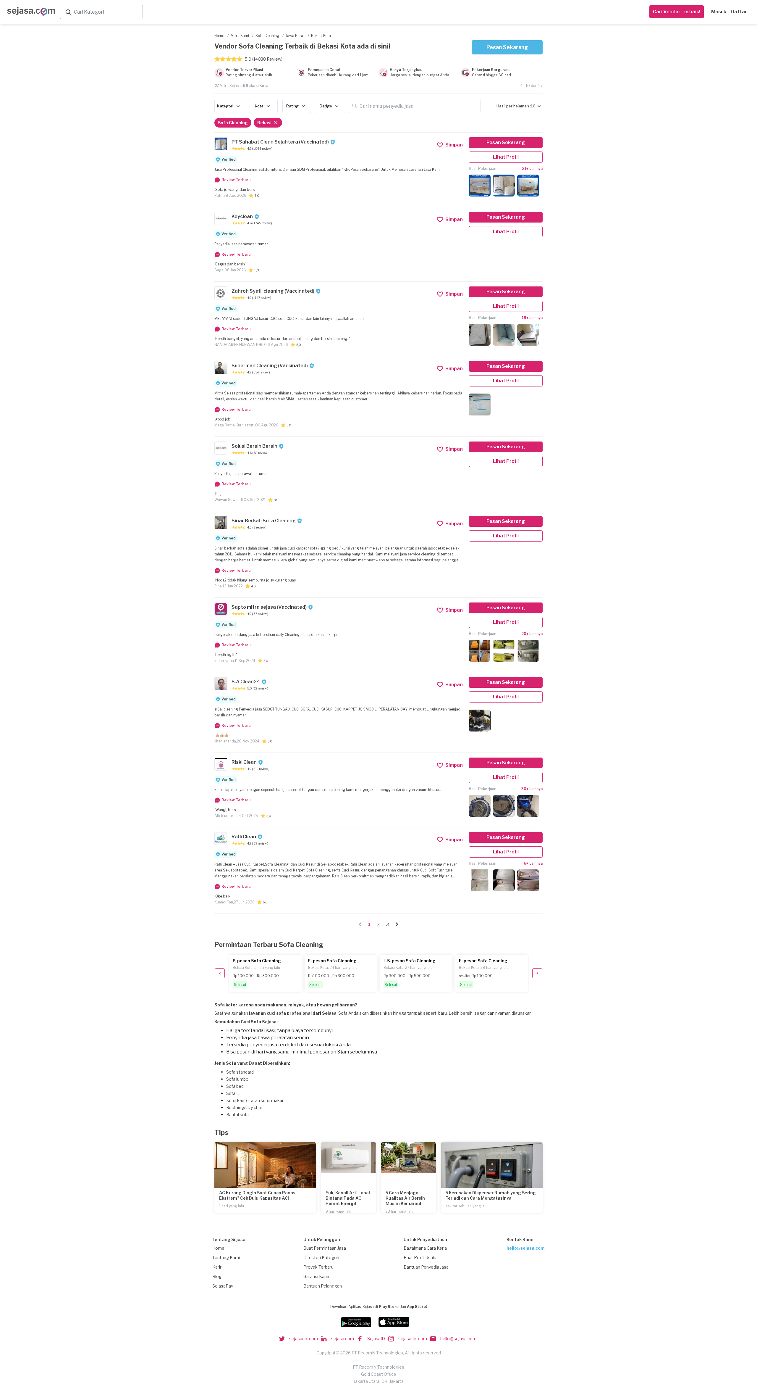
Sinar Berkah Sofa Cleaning (264, 520)
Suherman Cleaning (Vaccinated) (270, 365)
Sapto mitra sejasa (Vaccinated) (269, 607)
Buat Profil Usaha (421, 1257)
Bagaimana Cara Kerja (425, 1248)
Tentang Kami (226, 1257)
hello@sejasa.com (526, 1248)
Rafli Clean (244, 837)
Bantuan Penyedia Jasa (426, 1266)
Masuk (718, 11)
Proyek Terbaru (318, 1266)
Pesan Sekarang (507, 47)
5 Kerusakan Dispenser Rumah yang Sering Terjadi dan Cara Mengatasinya (491, 1195)
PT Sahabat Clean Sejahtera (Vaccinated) (280, 142)
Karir (216, 1266)
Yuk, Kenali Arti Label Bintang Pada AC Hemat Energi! (348, 1198)
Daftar (739, 11)
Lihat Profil (506, 157)
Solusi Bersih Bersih (254, 446)
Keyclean (242, 216)
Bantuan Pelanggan (322, 1285)
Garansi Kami (316, 1276)
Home (218, 1248)
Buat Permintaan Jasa (324, 1248)
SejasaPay (222, 1285)
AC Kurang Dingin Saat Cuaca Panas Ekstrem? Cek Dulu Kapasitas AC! (257, 1195)
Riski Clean (244, 762)
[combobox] (107, 12)
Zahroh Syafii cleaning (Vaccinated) (273, 291)
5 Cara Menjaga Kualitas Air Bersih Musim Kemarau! (405, 1198)
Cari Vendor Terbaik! (676, 11)
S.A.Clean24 (246, 681)
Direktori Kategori (321, 1257)
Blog (216, 1276)
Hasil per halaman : (513, 106)
